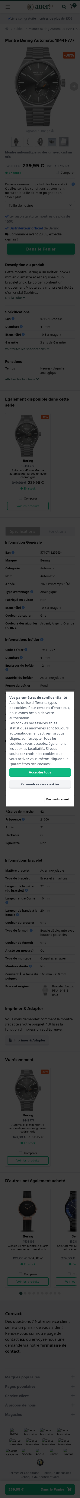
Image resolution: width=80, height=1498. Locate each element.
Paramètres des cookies (40, 784)
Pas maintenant (57, 799)
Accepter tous (40, 772)
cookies (20, 707)
